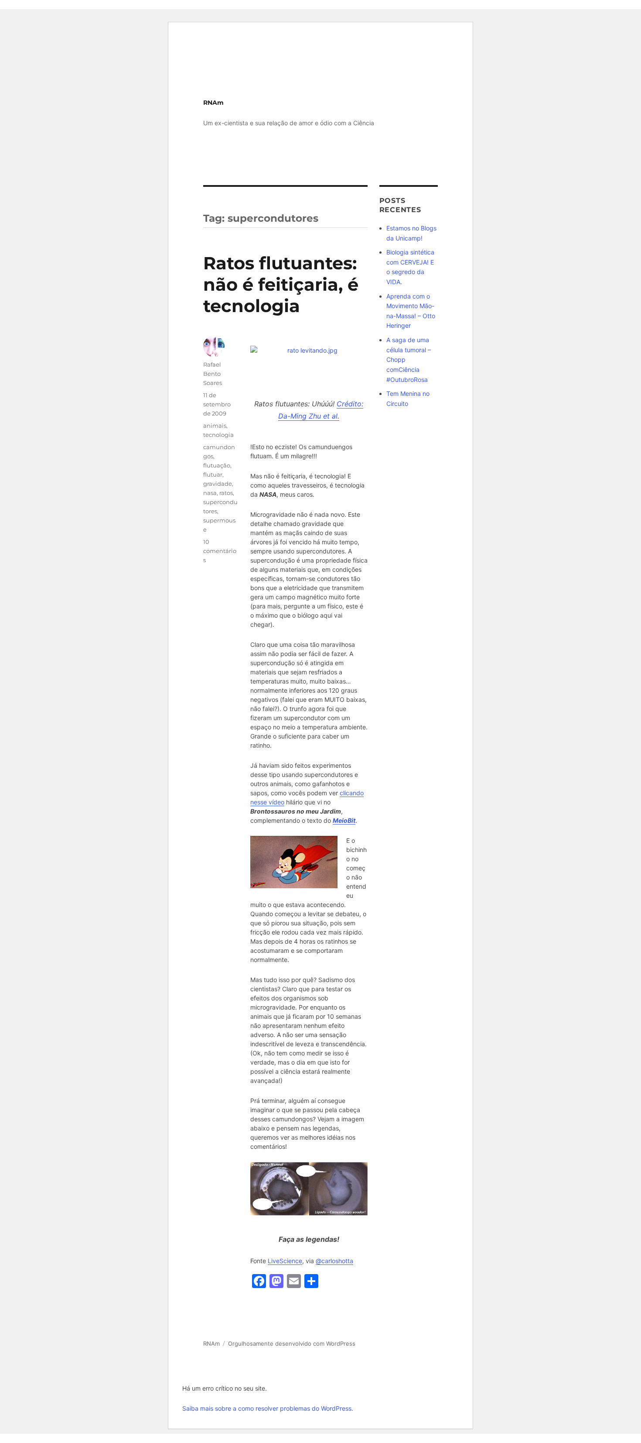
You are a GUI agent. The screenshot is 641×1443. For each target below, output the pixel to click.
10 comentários (219, 550)
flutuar (212, 474)
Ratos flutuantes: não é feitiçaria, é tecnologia (280, 284)
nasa (210, 492)
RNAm (213, 103)
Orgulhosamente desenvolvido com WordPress (291, 1343)
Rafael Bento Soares (212, 373)
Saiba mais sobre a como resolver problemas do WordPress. (267, 1408)
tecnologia (218, 434)
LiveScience (285, 1260)
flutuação (216, 465)
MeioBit (344, 820)
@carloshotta (334, 1260)
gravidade (217, 483)
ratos (226, 492)
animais (214, 425)
